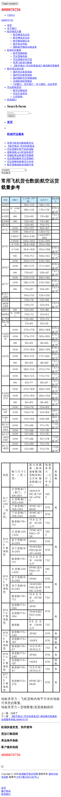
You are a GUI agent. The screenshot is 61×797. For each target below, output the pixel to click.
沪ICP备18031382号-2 (28, 777)
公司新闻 (18, 96)
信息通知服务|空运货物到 (20, 158)
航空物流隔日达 (21, 41)
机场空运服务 (14, 50)
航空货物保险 (20, 53)
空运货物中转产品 (22, 59)
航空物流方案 (14, 31)
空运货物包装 (20, 56)
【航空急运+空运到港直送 (20, 146)
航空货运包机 (20, 44)
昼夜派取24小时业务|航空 (20, 152)
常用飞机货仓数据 (22, 62)
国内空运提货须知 (22, 75)
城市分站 (53, 774)
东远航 (4, 777)
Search (11, 116)
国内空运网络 (24, 782)
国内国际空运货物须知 (25, 78)
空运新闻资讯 (14, 87)
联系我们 (12, 99)
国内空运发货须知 (22, 72)
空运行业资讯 (20, 93)
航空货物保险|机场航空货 (20, 164)
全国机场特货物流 (22, 81)
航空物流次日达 (21, 37)
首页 (9, 25)
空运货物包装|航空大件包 (20, 161)
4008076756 (7, 20)
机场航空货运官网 (28, 774)
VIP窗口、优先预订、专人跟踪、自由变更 (35, 84)
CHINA (11, 15)
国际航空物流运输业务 (25, 47)
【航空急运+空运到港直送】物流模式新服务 (36, 65)
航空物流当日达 (21, 34)
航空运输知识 (20, 90)
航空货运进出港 (15, 68)
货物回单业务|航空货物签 (20, 155)
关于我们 (12, 28)
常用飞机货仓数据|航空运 (20, 143)
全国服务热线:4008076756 (14, 719)
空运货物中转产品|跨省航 (20, 149)
